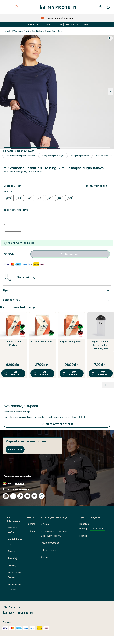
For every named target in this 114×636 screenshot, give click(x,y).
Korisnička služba (13, 529)
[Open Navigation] (5, 7)
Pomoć (11, 551)
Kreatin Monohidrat (42, 341)
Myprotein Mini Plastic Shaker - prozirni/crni (101, 345)
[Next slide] (113, 351)
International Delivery (14, 575)
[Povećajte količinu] (18, 227)
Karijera (44, 557)
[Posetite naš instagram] (6, 496)
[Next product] (111, 385)
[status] (13, 227)
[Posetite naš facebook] (13, 496)
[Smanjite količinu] (7, 227)
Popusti (83, 535)
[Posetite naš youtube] (27, 496)
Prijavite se (15, 449)
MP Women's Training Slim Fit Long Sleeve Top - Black (37, 31)
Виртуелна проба (96, 185)
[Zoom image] (110, 38)
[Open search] (16, 7)
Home (6, 31)
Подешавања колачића (17, 476)
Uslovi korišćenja (49, 550)
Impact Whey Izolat (71, 341)
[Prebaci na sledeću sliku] (110, 91)
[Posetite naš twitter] (34, 496)
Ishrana (31, 524)
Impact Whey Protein (13, 343)
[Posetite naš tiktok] (20, 496)
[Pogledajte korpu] (108, 7)
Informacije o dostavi (15, 586)
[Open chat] (42, 496)
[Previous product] (105, 385)
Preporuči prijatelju (91, 526)
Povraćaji (12, 558)
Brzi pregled (15, 373)
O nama (45, 524)
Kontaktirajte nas (15, 541)
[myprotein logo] (58, 7)
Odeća (31, 531)
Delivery (12, 565)
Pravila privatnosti (50, 543)
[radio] (9, 198)
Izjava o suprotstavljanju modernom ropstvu (53, 533)
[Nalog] (100, 7)
